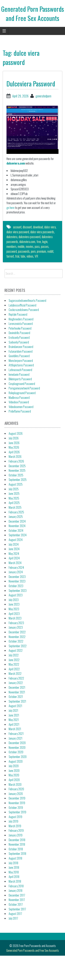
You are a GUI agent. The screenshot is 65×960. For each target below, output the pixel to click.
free (38, 241)
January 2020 (16, 794)
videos (30, 256)
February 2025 (16, 512)
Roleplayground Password (22, 393)
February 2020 (16, 789)
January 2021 (15, 738)
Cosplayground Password (22, 384)
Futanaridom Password (20, 351)
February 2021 (16, 733)
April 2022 (14, 669)
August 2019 (15, 817)
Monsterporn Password (21, 360)
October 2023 (16, 586)
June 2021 (14, 715)
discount (27, 227)
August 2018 (15, 858)
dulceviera (11, 236)
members (11, 246)
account (17, 227)
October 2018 (16, 849)
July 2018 (13, 863)
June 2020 (14, 770)
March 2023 (15, 618)
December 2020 (17, 743)
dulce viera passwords (42, 231)
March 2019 (15, 826)
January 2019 (15, 835)
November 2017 (17, 900)
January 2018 (15, 890)
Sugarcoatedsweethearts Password (27, 300)
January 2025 (16, 516)
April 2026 (14, 452)
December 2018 (17, 840)
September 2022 (18, 646)
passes (45, 246)
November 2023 (17, 581)
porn (33, 251)
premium (41, 251)
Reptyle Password (18, 314)
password (11, 251)
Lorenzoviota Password (21, 323)
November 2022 (17, 637)
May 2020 (14, 775)
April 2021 (14, 724)
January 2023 (16, 627)
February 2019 (16, 830)
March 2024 (15, 563)
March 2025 (15, 507)
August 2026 (16, 433)
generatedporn (43, 96)
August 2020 (16, 761)
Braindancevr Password (21, 347)
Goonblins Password (19, 356)
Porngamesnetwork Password (24, 388)
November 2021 (17, 692)
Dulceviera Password (30, 83)
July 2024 (14, 544)
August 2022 (16, 650)
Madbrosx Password (19, 397)
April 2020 (14, 780)
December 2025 (17, 466)
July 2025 (14, 489)
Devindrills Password (19, 333)
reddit (50, 251)
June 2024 (14, 549)
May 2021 (14, 720)
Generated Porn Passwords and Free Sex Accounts (32, 13)
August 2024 (16, 540)
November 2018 (17, 844)
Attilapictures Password (21, 365)
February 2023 (16, 623)
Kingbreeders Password (21, 319)
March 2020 (15, 784)
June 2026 (14, 443)
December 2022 (17, 632)
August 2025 (16, 484)
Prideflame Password (20, 411)
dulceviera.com (15, 163)
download (38, 227)
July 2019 (13, 821)
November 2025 (17, 470)
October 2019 (16, 807)
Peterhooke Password (20, 328)
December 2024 (17, 521)
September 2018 (17, 853)
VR (36, 256)
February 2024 (16, 567)
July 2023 (14, 600)
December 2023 (17, 577)
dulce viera (50, 227)
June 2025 (14, 493)
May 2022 (14, 664)
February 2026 (16, 461)
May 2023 (14, 609)
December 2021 (17, 687)
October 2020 (16, 752)
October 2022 (16, 641)
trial (17, 256)
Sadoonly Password (19, 342)
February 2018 (16, 886)
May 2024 (14, 553)
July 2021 (13, 710)
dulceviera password (29, 236)
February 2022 (16, 678)
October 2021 (16, 696)
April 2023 (14, 613)
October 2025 (16, 475)
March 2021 (15, 729)
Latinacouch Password (20, 370)
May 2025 (14, 498)
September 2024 (18, 535)
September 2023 (18, 590)
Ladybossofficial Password (22, 305)
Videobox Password (19, 402)
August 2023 (16, 595)
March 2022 (15, 673)
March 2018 (15, 881)
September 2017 (17, 909)
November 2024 (17, 526)
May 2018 (14, 872)
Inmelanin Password (19, 374)
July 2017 (13, 918)
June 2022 (14, 660)
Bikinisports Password (20, 379)
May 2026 (14, 447)
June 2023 (14, 604)
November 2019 (17, 803)
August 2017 (15, 913)
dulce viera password (17, 231)
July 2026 (14, 438)
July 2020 (14, 766)
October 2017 (16, 904)
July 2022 (14, 655)
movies (29, 246)
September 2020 (18, 757)
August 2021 (15, 706)
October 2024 (16, 530)
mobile (21, 246)
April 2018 (14, 876)
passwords (24, 251)
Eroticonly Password (19, 337)
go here (10, 207)
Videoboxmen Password (21, 407)
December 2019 (17, 798)
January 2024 (16, 572)
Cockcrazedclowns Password (24, 310)
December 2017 (17, 895)
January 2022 (16, 683)
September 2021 (17, 701)
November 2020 (17, 747)
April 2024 (14, 558)
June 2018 (14, 867)
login (44, 241)
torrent (10, 256)
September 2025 (18, 479)
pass (37, 246)
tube (23, 256)
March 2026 (15, 456)
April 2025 (14, 503)
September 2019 (17, 812)
